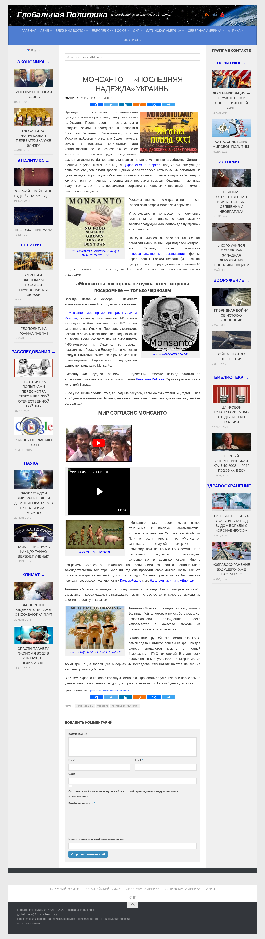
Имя (72, 760)
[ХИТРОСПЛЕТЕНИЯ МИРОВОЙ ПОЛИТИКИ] (231, 128)
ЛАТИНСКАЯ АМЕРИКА (163, 31)
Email (139, 760)
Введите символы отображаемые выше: (96, 839)
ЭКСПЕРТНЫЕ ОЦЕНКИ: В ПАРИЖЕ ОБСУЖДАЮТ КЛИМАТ (33, 610)
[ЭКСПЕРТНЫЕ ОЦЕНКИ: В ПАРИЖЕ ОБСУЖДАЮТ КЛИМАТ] (33, 591)
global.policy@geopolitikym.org (37, 914)
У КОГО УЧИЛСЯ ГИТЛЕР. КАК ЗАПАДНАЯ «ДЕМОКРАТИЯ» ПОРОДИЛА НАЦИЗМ (231, 255)
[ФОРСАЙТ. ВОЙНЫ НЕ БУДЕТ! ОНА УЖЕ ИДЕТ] (33, 177)
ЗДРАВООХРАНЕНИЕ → (231, 485)
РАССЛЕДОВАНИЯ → (33, 351)
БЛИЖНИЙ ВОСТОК (70, 31)
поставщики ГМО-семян (125, 706)
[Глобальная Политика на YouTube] (222, 14)
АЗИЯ (44, 31)
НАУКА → (33, 463)
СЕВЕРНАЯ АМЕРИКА (204, 31)
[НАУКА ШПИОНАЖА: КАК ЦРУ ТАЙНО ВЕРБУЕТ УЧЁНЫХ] (33, 533)
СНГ (136, 31)
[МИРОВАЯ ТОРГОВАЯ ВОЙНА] (33, 78)
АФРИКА (234, 31)
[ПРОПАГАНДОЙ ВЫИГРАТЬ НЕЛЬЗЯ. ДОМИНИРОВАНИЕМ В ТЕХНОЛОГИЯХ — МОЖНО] (33, 479)
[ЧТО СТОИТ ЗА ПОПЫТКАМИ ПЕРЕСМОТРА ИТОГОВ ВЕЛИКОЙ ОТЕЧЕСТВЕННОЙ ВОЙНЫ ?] (33, 368)
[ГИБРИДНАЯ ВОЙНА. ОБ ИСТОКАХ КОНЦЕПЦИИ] (231, 297)
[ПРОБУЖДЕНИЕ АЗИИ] (33, 216)
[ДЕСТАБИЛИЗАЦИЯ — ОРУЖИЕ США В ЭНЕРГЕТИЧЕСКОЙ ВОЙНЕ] (231, 79)
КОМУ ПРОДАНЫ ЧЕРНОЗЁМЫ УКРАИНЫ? (95, 652)
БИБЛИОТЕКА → (231, 377)
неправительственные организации (157, 254)
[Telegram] (168, 104)
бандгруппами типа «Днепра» (172, 580)
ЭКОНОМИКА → (33, 61)
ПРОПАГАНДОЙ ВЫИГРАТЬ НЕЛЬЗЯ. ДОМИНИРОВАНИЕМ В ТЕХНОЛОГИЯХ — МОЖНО (33, 503)
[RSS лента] (206, 14)
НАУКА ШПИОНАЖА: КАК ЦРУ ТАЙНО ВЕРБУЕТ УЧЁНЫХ (33, 552)
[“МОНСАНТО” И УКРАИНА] (95, 548)
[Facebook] (96, 104)
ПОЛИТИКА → (231, 63)
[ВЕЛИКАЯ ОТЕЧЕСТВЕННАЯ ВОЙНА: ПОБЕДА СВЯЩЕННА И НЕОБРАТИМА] (231, 178)
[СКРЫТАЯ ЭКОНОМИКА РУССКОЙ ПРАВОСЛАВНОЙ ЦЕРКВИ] (33, 261)
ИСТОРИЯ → (231, 162)
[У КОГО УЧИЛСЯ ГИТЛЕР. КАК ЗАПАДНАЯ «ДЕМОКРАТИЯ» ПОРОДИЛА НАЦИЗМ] (231, 232)
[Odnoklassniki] (139, 104)
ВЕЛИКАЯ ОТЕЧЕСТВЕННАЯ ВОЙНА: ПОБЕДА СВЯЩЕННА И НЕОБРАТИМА (231, 202)
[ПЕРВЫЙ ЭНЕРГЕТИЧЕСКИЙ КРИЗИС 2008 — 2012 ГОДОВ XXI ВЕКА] (231, 442)
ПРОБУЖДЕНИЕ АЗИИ (33, 230)
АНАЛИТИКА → (33, 160)
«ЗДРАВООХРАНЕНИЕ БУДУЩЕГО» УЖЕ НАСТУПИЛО (231, 569)
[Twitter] (111, 104)
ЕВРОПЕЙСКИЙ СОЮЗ (109, 31)
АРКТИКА (131, 40)
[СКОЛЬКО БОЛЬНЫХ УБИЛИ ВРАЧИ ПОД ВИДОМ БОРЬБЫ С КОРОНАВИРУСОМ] (231, 502)
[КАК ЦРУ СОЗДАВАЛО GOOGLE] (33, 426)
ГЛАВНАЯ (29, 31)
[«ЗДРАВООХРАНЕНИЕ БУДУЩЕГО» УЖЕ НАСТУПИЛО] (231, 551)
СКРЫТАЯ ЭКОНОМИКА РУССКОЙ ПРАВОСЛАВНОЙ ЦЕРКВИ (33, 285)
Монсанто (102, 706)
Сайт (71, 774)
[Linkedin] (125, 104)
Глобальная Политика (62, 15)
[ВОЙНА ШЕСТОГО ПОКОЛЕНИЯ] (231, 340)
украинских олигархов (142, 165)
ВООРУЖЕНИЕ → (231, 280)
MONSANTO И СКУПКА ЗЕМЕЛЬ (170, 354)
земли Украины (84, 706)
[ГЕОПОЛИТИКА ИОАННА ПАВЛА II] (33, 315)
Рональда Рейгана (150, 379)
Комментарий (78, 734)
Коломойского (130, 580)
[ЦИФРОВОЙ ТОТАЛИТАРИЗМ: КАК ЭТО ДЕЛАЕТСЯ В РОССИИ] (231, 394)
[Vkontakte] (154, 104)
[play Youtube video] (99, 443)
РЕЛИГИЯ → (33, 245)
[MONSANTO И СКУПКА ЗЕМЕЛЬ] (170, 350)
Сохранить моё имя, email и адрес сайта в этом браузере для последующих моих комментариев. (123, 794)
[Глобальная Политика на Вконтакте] (214, 14)
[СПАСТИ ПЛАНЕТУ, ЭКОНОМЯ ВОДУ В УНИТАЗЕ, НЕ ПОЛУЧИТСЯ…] (33, 635)
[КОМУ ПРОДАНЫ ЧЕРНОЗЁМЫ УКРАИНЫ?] (95, 648)
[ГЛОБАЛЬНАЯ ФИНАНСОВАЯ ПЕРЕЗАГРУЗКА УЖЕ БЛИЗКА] (33, 117)
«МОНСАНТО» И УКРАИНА (94, 552)
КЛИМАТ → (33, 574)
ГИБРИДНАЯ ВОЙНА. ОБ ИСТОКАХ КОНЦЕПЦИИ (231, 315)
